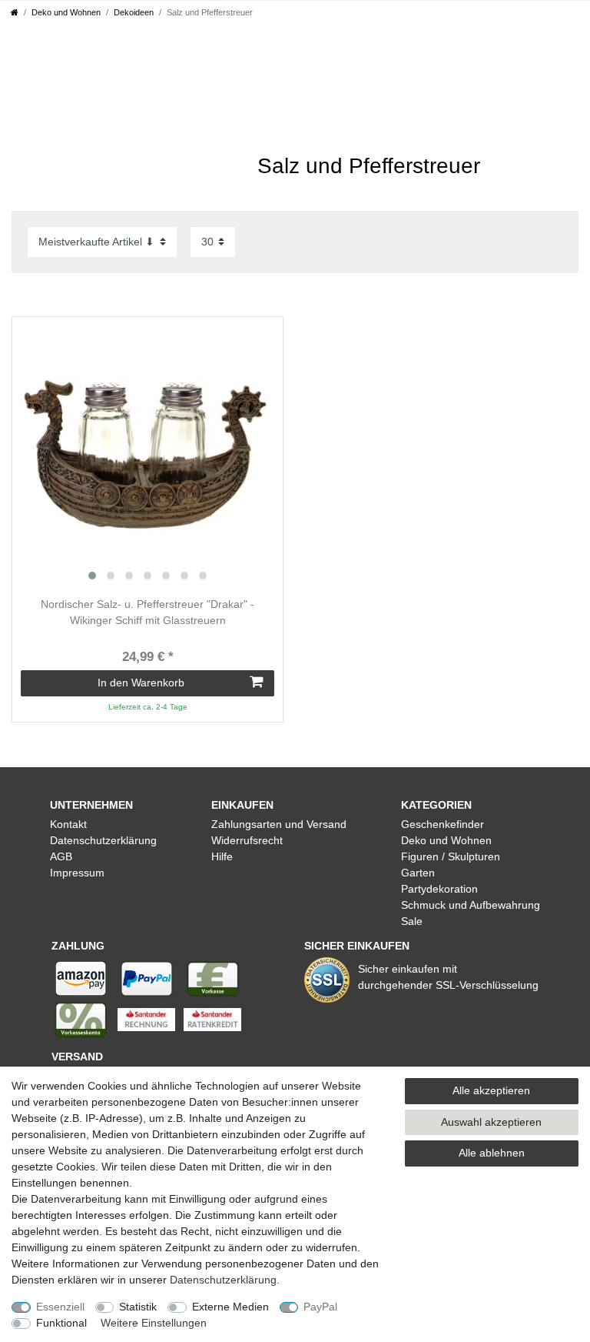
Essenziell (60, 1306)
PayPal (320, 1306)
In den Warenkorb (141, 682)
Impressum (77, 872)
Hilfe (222, 856)
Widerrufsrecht (247, 840)
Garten (418, 872)
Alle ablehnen (492, 1153)
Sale (412, 921)
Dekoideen (134, 12)
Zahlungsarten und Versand (278, 824)
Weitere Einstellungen (154, 1323)
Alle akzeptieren (491, 1090)
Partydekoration (439, 889)
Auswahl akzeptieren (491, 1122)
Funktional (61, 1323)
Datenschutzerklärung (103, 840)
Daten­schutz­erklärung (223, 1280)
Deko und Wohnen (66, 12)
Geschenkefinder (442, 824)
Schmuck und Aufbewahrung (470, 905)
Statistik (138, 1306)
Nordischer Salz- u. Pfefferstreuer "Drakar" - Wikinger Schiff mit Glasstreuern (147, 612)
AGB (61, 856)
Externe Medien (230, 1306)
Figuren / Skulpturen (450, 856)
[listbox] (147, 452)
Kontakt (68, 824)
